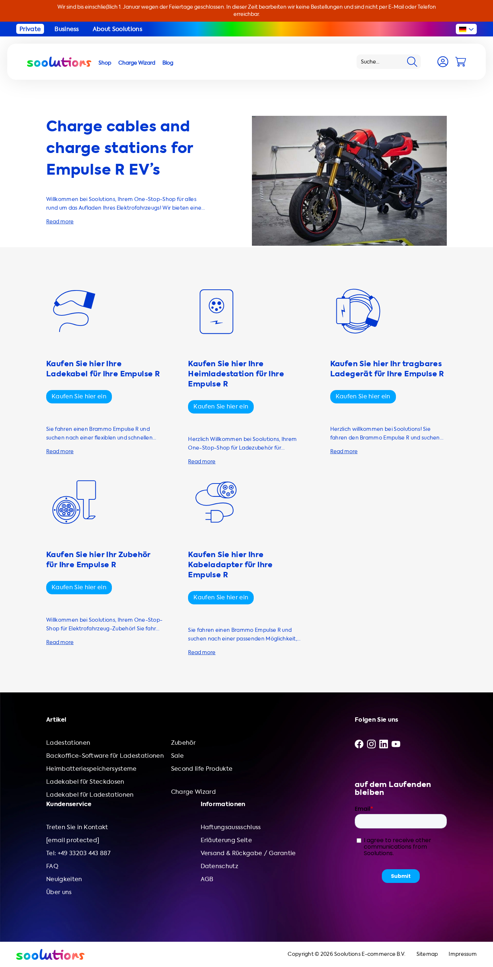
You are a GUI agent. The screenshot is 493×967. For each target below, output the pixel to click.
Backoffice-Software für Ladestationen (105, 756)
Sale (177, 756)
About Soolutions (117, 29)
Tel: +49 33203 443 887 (78, 853)
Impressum (463, 954)
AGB (207, 879)
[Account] (442, 61)
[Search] (412, 62)
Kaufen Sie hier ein (79, 396)
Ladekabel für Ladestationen (90, 794)
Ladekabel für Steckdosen (85, 782)
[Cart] (460, 61)
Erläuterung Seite (226, 840)
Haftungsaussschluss (231, 827)
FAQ (52, 866)
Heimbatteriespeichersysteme (91, 769)
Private (30, 29)
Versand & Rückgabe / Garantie (248, 853)
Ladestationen (68, 743)
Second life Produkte (201, 769)
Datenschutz (220, 866)
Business (66, 29)
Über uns (59, 892)
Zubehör (183, 743)
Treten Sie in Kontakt (77, 827)
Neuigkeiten (64, 879)
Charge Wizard (193, 792)
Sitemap (427, 954)
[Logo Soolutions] (59, 62)
